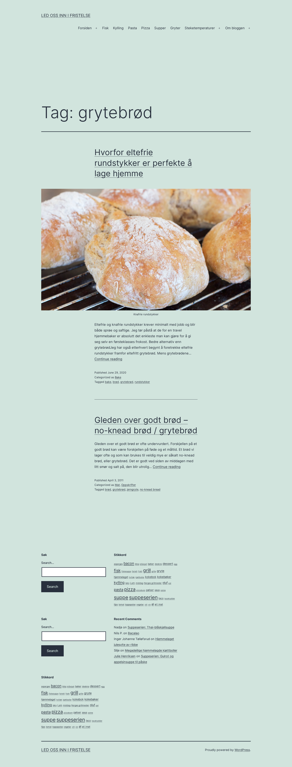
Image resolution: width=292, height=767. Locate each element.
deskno (158, 564)
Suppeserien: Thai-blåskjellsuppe (151, 627)
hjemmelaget (121, 577)
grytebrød (126, 382)
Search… (47, 563)
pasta (118, 589)
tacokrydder (169, 598)
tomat (121, 604)
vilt (146, 605)
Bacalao (133, 633)
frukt (140, 571)
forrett (134, 571)
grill (147, 570)
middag (139, 583)
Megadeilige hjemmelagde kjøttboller (151, 650)
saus (157, 590)
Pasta (132, 28)
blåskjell (143, 564)
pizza (130, 589)
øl (153, 604)
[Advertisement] (146, 73)
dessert (168, 563)
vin (149, 605)
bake (108, 382)
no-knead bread (150, 489)
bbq (137, 564)
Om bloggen (235, 28)
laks (127, 583)
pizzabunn (140, 590)
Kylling (118, 28)
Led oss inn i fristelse (65, 15)
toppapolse (130, 604)
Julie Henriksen (125, 656)
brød (116, 382)
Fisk (105, 28)
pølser (150, 590)
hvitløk (132, 577)
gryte (160, 571)
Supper (160, 28)
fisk (117, 570)
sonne (163, 590)
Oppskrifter (128, 485)
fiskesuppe (126, 571)
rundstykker (142, 382)
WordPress (242, 750)
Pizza (145, 28)
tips (116, 604)
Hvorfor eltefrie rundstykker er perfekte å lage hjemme (143, 162)
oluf (165, 582)
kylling (119, 582)
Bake (118, 377)
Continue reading (108, 359)
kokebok (150, 577)
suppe (121, 597)
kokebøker (164, 577)
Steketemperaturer (200, 28)
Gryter (175, 28)
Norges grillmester (153, 583)
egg (175, 564)
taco (161, 598)
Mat (117, 485)
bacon (129, 563)
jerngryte (132, 489)
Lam (132, 583)
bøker (151, 564)
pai (169, 583)
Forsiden (85, 28)
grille (154, 571)
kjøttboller (140, 577)
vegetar (140, 604)
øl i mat (159, 604)
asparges (118, 564)
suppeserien (143, 597)
